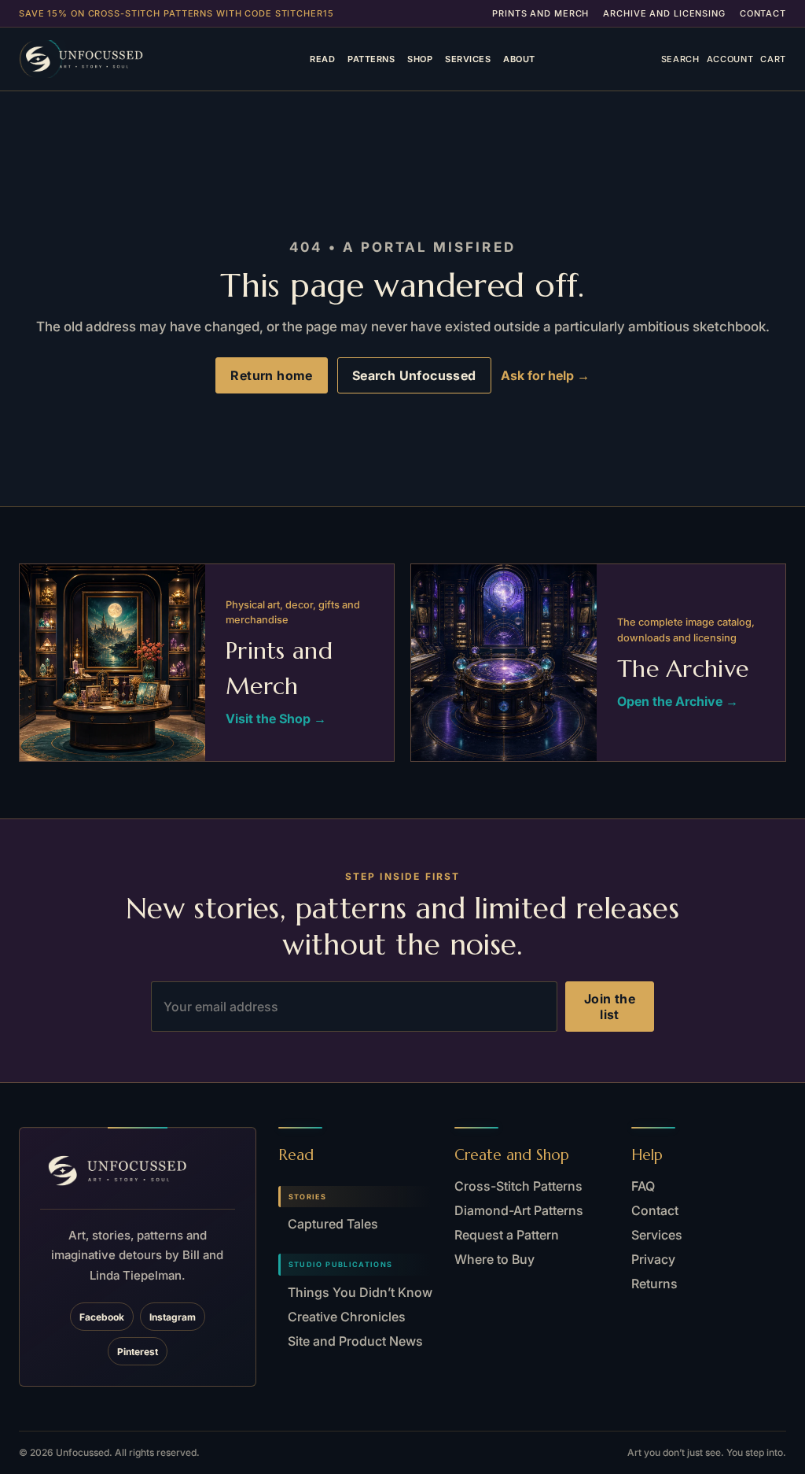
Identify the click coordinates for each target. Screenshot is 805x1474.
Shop (419, 59)
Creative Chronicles (347, 1316)
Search (680, 59)
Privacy (653, 1259)
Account (730, 59)
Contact (763, 13)
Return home (271, 375)
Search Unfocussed (414, 375)
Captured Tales (333, 1224)
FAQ (643, 1186)
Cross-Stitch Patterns (518, 1186)
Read (322, 59)
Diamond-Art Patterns (518, 1210)
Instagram (172, 1317)
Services (468, 59)
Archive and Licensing (664, 13)
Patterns (371, 59)
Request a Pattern (506, 1235)
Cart (773, 59)
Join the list (609, 1006)
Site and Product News (355, 1341)
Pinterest (137, 1352)
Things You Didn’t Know (360, 1292)
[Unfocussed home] (101, 59)
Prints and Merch (540, 13)
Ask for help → (545, 375)
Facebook (101, 1317)
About (519, 59)
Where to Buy (494, 1259)
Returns (654, 1283)
